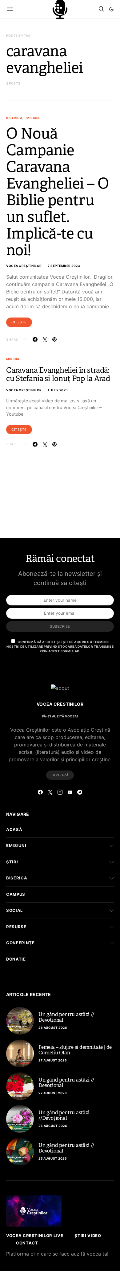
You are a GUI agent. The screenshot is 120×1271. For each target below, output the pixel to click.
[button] (111, 9)
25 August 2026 (52, 1158)
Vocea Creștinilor (24, 266)
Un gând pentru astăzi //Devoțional (64, 1115)
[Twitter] (50, 792)
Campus (15, 894)
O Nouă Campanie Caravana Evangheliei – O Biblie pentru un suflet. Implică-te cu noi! (57, 192)
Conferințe (20, 942)
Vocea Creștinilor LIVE (34, 1235)
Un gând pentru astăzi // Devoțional (66, 1017)
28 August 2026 (52, 1027)
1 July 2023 (58, 390)
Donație (16, 959)
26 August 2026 (52, 1126)
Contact (27, 1242)
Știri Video (87, 1235)
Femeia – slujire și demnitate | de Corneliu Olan (75, 1050)
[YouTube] (70, 792)
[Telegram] (79, 792)
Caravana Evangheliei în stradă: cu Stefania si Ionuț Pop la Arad (58, 374)
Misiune (33, 118)
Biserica (14, 118)
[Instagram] (60, 792)
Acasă (14, 829)
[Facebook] (40, 792)
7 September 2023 (64, 266)
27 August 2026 (52, 1060)
